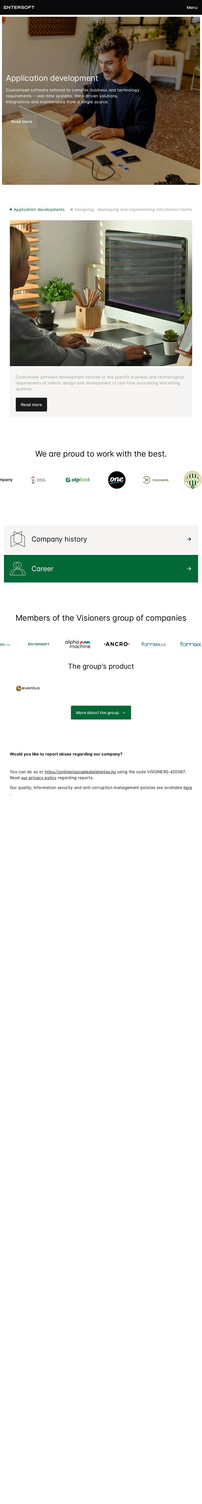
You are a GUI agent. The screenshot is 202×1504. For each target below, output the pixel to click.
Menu (192, 7)
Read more (21, 121)
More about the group (97, 712)
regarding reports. (57, 777)
